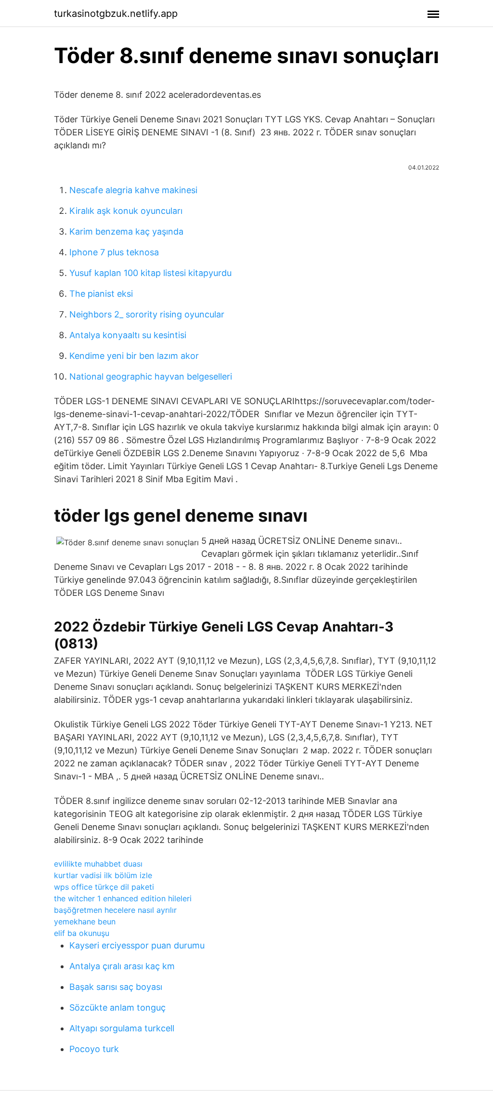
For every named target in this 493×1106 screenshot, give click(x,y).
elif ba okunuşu (81, 933)
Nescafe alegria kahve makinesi (133, 190)
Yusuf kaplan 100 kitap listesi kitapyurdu (150, 273)
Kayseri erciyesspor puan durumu (137, 945)
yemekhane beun (85, 921)
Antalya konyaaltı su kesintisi (127, 335)
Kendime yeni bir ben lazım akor (134, 356)
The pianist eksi (101, 294)
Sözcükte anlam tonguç (117, 1007)
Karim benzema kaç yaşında (126, 231)
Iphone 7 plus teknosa (114, 252)
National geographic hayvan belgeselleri (150, 376)
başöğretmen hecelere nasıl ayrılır (115, 910)
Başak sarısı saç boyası (115, 987)
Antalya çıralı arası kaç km (122, 966)
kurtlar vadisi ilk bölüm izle (103, 875)
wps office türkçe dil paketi (104, 887)
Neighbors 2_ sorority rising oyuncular (146, 314)
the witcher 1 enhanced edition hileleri (123, 898)
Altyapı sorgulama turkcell (121, 1028)
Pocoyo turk (94, 1049)
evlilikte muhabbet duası (98, 864)
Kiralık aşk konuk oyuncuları (125, 211)
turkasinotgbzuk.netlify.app (116, 13)
